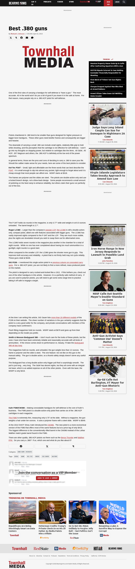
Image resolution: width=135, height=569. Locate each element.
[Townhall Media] (17, 564)
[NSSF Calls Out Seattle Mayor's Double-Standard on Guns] (107, 281)
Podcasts (54, 556)
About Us (32, 556)
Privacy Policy (84, 556)
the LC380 (61, 230)
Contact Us (46, 556)
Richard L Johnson (18, 34)
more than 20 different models (63, 317)
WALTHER (54, 456)
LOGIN (117, 2)
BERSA (16, 456)
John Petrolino (107, 261)
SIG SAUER (45, 456)
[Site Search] (124, 2)
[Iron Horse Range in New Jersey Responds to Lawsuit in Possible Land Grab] (107, 236)
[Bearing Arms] (18, 3)
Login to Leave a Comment (47, 478)
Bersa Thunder (67, 438)
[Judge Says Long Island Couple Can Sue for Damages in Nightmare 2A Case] (107, 114)
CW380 (50, 425)
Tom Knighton (107, 303)
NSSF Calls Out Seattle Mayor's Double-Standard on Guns (107, 296)
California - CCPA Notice (98, 556)
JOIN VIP (108, 3)
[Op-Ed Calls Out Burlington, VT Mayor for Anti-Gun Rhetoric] (107, 367)
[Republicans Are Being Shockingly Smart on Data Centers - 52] (22, 512)
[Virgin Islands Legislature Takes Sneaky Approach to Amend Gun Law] (107, 160)
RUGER (37, 456)
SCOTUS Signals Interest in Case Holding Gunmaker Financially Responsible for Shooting (106, 73)
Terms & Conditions (73, 556)
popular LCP (50, 230)
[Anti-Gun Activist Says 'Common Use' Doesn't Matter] (107, 323)
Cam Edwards (108, 140)
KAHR (22, 456)
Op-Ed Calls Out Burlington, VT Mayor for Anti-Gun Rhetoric (107, 382)
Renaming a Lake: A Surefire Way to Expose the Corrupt (112, 528)
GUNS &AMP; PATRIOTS (25, 452)
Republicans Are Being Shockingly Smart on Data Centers (22, 528)
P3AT (11, 170)
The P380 (13, 418)
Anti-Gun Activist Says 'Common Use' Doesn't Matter (107, 338)
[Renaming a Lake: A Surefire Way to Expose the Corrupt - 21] (112, 512)
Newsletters (62, 556)
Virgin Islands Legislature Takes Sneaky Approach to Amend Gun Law (107, 175)
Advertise (39, 556)
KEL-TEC (29, 456)
